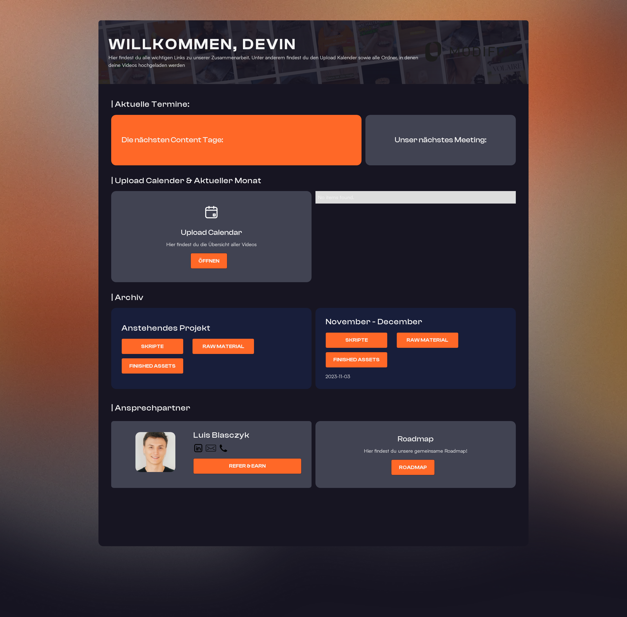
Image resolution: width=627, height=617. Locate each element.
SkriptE (152, 346)
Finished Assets (152, 366)
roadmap (413, 467)
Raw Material (223, 346)
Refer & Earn (247, 466)
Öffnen (208, 261)
